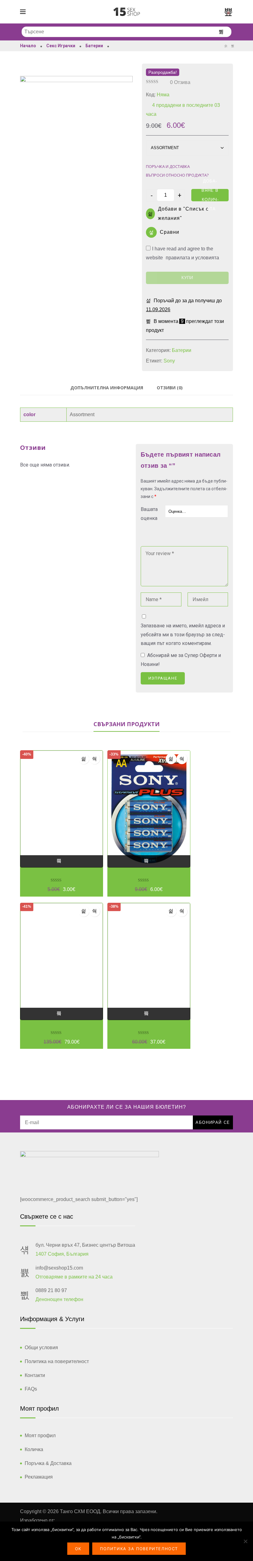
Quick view (94, 758)
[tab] (106, 388)
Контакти (35, 1375)
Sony (169, 360)
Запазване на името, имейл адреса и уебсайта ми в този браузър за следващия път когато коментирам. (183, 635)
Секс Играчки (60, 45)
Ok (78, 1548)
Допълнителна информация (106, 388)
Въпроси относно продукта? (177, 175)
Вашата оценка (149, 513)
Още (61, 861)
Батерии (94, 45)
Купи (187, 277)
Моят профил (40, 1435)
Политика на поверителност (57, 1361)
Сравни (169, 232)
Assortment (82, 414)
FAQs (31, 1389)
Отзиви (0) (170, 388)
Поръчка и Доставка (168, 166)
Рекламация (39, 1476)
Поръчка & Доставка (48, 1463)
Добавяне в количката (209, 195)
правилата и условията (192, 257)
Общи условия (41, 1347)
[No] (245, 1541)
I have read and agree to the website (182, 248)
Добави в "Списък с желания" (183, 213)
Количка (34, 1449)
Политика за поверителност (139, 1548)
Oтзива (180, 82)
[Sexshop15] (126, 11)
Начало (28, 45)
